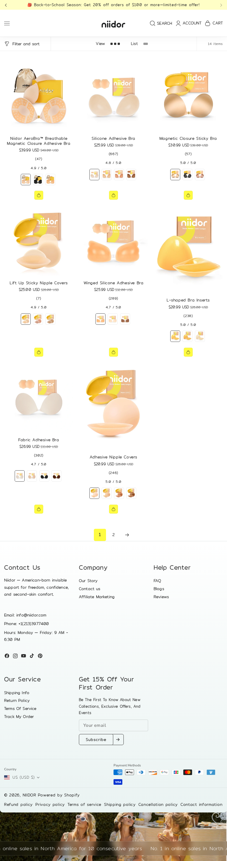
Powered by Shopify (59, 795)
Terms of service (84, 804)
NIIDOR (29, 795)
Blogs (159, 589)
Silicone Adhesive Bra (113, 138)
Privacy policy (50, 804)
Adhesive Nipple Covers (113, 457)
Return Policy (17, 700)
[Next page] (127, 535)
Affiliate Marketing (97, 597)
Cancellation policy (158, 804)
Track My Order (19, 716)
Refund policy (18, 804)
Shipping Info (16, 693)
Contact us (89, 589)
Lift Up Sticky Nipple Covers (39, 283)
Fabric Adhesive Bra (38, 440)
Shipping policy (120, 804)
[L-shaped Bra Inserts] (188, 250)
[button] (7, 5)
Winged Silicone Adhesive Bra (114, 283)
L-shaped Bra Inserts (188, 300)
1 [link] (100, 534)
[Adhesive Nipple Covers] (113, 407)
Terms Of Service (20, 708)
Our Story (88, 581)
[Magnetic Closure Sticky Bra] (188, 96)
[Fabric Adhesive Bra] (38, 398)
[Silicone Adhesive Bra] (113, 96)
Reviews (161, 597)
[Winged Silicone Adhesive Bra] (113, 241)
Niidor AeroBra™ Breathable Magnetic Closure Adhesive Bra (38, 141)
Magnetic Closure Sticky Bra (188, 138)
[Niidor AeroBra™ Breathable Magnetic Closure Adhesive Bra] (38, 96)
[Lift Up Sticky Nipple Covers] (38, 241)
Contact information (201, 804)
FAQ (157, 581)
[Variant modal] (38, 195)
